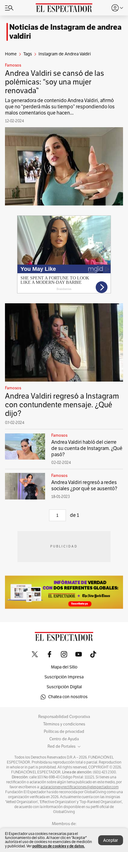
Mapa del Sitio (64, 667)
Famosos (13, 65)
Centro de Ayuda (64, 739)
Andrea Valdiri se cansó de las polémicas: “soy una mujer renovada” (54, 82)
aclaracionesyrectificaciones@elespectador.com (79, 787)
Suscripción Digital (64, 687)
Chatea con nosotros (68, 696)
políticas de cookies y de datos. (58, 846)
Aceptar (110, 840)
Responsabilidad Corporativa (64, 717)
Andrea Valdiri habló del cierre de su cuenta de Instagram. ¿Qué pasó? (86, 448)
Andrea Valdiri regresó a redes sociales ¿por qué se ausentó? (84, 485)
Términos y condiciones (64, 724)
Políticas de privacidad (64, 731)
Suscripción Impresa (64, 677)
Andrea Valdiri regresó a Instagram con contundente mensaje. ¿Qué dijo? (62, 404)
